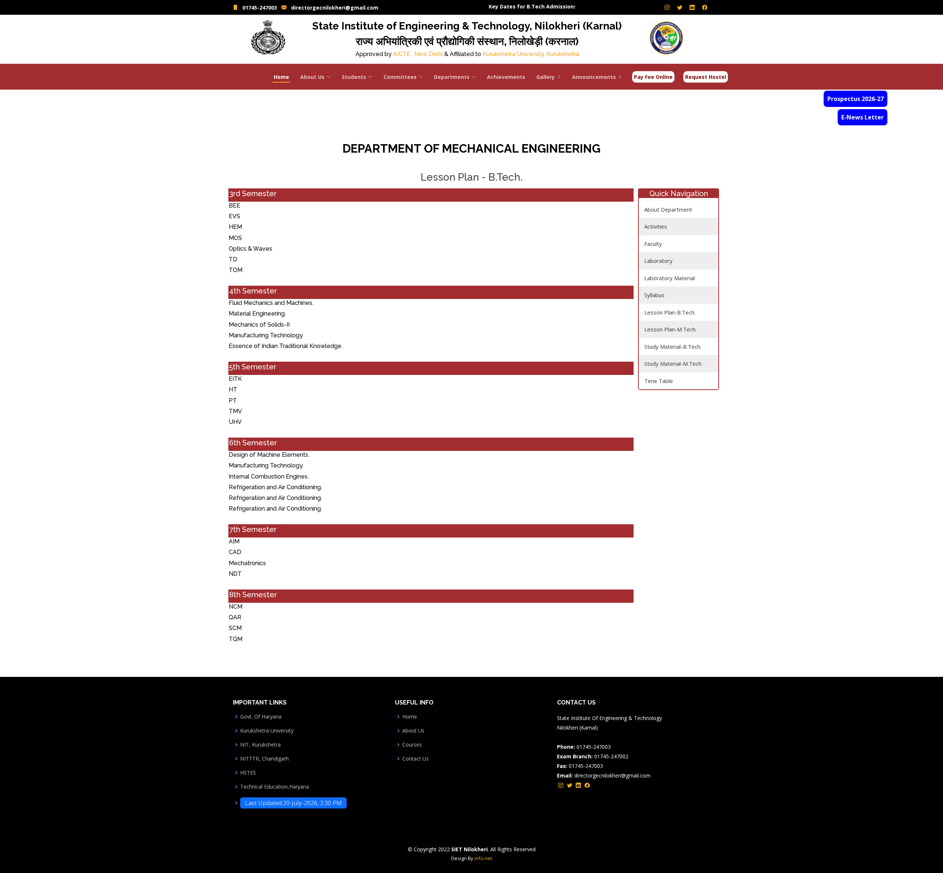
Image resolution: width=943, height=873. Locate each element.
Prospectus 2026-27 (855, 99)
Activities (655, 226)
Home (281, 76)
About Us (413, 730)
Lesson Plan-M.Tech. (670, 329)
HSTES (248, 772)
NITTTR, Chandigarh (264, 758)
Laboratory (658, 260)
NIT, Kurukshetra (260, 744)
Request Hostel (705, 76)
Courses (412, 744)
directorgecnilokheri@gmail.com (334, 7)
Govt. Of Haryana (260, 716)
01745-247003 (259, 7)
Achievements (506, 76)
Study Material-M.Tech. (673, 363)
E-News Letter (862, 117)
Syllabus (654, 295)
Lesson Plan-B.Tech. (669, 312)
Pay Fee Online (653, 76)
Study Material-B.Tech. (672, 346)
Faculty (653, 243)
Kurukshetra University (267, 730)
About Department (668, 209)
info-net (483, 858)
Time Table (658, 381)
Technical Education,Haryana (274, 786)
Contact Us (415, 758)
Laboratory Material (669, 278)
